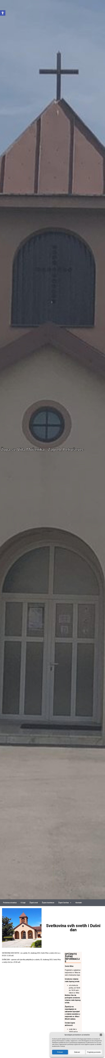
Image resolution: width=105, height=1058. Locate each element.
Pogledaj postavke (94, 1052)
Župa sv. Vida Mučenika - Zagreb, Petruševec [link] (42, 449)
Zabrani (77, 1052)
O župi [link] (23, 903)
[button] (101, 1035)
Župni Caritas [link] (63, 903)
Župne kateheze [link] (48, 903)
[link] (2, 13)
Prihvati (60, 1052)
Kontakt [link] (79, 903)
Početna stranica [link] (10, 903)
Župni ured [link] (34, 903)
